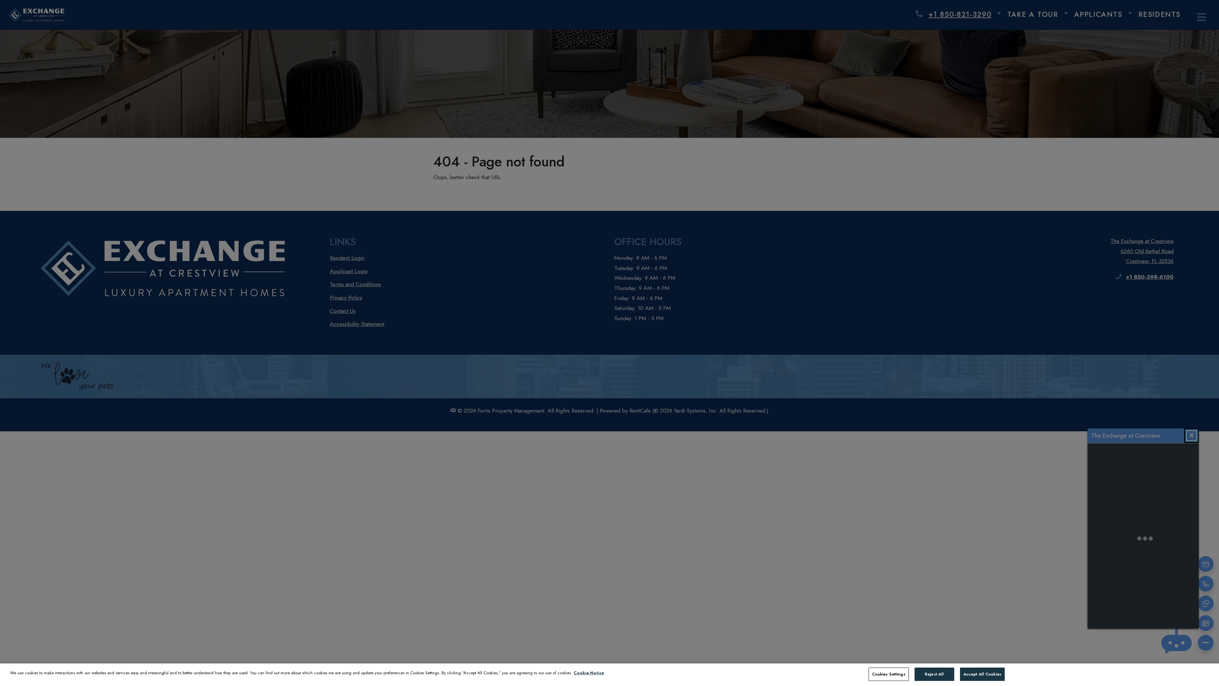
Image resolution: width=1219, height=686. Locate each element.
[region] (609, 674)
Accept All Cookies (982, 674)
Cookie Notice (589, 673)
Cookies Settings (888, 674)
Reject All (934, 674)
